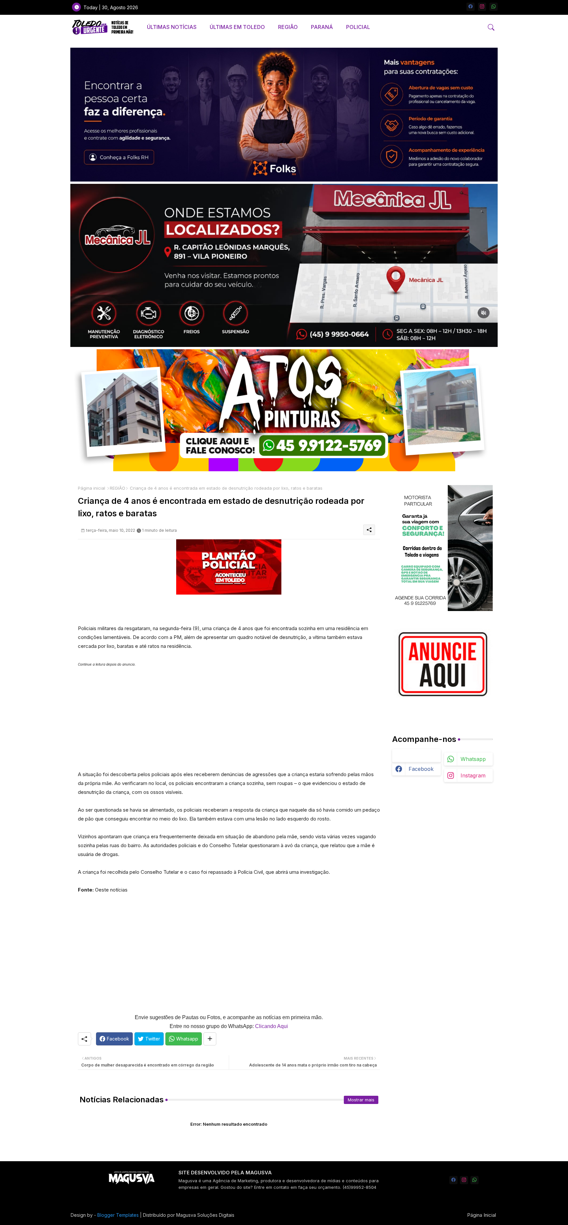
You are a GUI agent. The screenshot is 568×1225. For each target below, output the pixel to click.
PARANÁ (322, 27)
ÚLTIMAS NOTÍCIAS (172, 27)
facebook (421, 769)
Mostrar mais (361, 1099)
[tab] (171, 27)
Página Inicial (481, 1215)
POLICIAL (358, 27)
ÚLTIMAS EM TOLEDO (237, 27)
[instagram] (482, 7)
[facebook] (470, 7)
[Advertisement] (229, 715)
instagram (473, 775)
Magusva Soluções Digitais (205, 1215)
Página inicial (91, 488)
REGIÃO (288, 27)
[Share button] (209, 1038)
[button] (491, 27)
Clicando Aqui (271, 1026)
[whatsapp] (493, 7)
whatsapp (473, 759)
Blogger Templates (118, 1215)
